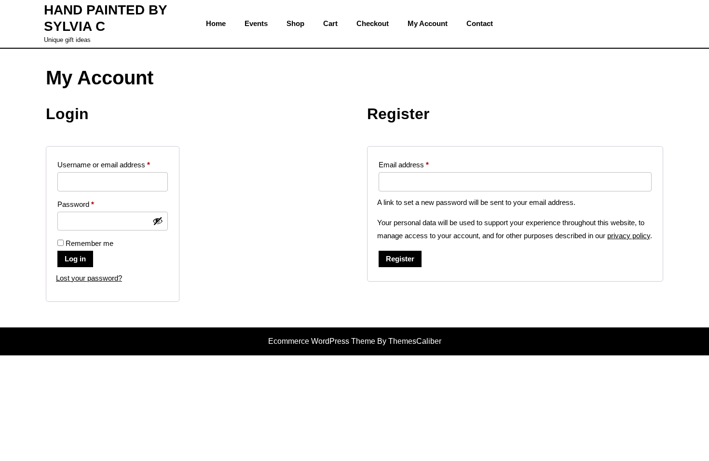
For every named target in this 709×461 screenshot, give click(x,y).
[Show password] (157, 221)
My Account (428, 23)
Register (400, 259)
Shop (295, 23)
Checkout (372, 23)
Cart (330, 23)
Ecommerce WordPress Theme (321, 341)
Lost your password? (89, 278)
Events (256, 23)
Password (89, 204)
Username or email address (112, 164)
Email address (418, 164)
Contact (479, 23)
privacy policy (628, 235)
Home (216, 23)
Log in (75, 259)
